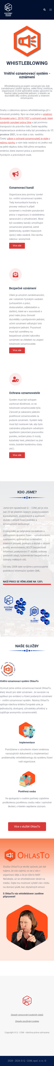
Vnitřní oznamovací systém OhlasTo (19, 681)
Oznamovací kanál (21, 187)
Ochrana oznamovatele (24, 393)
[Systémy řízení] (8, 9)
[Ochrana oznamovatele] (15, 379)
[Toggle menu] (50, 10)
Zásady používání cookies (27, 1021)
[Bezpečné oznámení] (15, 274)
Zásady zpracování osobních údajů (27, 1015)
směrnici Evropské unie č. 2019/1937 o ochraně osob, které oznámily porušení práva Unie (26, 118)
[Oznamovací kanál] (15, 174)
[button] (44, 10)
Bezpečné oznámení (22, 288)
